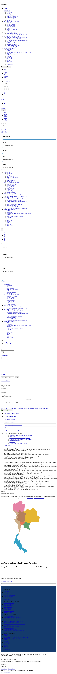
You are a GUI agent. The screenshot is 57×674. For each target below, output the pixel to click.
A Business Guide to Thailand (12, 413)
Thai (5, 69)
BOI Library (9, 61)
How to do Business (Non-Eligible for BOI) (17, 35)
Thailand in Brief (11, 27)
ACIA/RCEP (10, 64)
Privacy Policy (4, 669)
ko (4, 240)
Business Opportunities (12, 29)
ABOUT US (7, 11)
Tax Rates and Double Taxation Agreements (20, 438)
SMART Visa (8, 445)
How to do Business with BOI (14, 33)
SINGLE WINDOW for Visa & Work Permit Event (19, 52)
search (16, 377)
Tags (2, 398)
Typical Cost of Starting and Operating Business (21, 435)
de (4, 235)
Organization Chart (11, 19)
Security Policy (11, 669)
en (4, 234)
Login (2, 351)
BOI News (9, 49)
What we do (9, 12)
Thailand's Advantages (12, 23)
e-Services (9, 62)
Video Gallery (10, 58)
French (5, 73)
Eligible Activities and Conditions (14, 39)
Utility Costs (12, 442)
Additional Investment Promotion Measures (17, 37)
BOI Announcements (11, 44)
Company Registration (10, 416)
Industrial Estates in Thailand (12, 430)
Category (3, 395)
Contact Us (9, 20)
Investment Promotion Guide (13, 45)
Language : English (6, 66)
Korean (5, 77)
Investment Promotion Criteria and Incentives (17, 40)
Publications (9, 56)
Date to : (3, 391)
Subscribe (7, 8)
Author (2, 396)
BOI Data (9, 53)
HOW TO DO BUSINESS (10, 32)
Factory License (9, 427)
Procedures (9, 41)
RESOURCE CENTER (9, 48)
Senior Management (11, 17)
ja (4, 239)
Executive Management (12, 16)
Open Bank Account (10, 419)
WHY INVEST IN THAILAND (11, 21)
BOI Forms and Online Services (14, 43)
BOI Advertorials (11, 31)
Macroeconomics (11, 24)
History (8, 13)
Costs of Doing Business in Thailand (35, 498)
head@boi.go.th (7, 81)
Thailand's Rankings (8, 604)
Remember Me (6, 353)
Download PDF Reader (6, 581)
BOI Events (9, 51)
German (5, 72)
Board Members (10, 15)
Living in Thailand (11, 25)
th (4, 232)
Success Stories (10, 28)
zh (4, 238)
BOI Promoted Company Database (15, 55)
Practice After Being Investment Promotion (17, 47)
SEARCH (28, 399)
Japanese (6, 76)
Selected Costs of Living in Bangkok (18, 443)
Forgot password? (5, 355)
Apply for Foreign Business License (13, 425)
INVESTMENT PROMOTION (11, 36)
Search (3, 374)
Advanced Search (5, 381)
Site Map (3, 99)
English (5, 70)
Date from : (3, 386)
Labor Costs (12, 436)
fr (4, 236)
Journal (8, 60)
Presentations (10, 57)
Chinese (5, 74)
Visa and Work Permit (10, 422)
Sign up (8, 343)
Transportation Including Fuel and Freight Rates (21, 439)
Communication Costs (15, 440)
